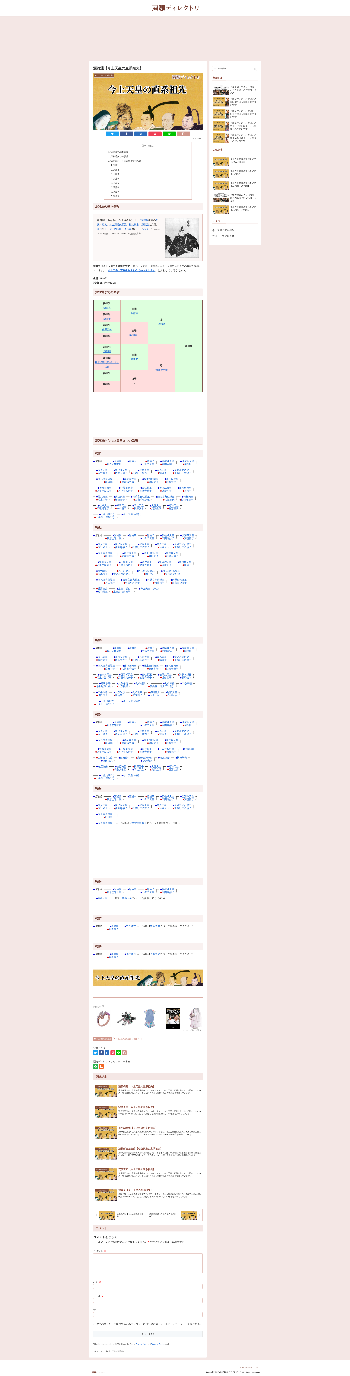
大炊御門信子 (129, 481)
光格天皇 (188, 496)
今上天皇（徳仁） (133, 514)
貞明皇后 (156, 508)
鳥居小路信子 (132, 582)
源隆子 (107, 318)
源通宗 (132, 461)
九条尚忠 (120, 692)
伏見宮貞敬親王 (106, 579)
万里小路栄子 (104, 490)
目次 (144, 145)
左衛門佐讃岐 (142, 499)
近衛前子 (167, 490)
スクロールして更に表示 (189, 1030)
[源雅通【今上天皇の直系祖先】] (140, 134)
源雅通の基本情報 (119, 152)
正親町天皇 (127, 487)
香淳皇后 (174, 508)
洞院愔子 (189, 464)
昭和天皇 (174, 505)
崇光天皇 (162, 470)
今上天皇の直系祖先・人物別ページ (129, 1039)
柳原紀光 (165, 757)
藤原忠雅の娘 (114, 464)
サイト (97, 1310)
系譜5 (116, 183)
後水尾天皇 (185, 487)
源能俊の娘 (161, 370)
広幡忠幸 (189, 748)
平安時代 (143, 220)
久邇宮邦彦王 (179, 579)
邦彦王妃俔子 (179, 582)
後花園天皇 (130, 478)
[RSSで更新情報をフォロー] (101, 1066)
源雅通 (145, 229)
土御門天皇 (148, 464)
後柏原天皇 (172, 478)
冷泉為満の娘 (103, 686)
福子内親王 (124, 570)
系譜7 (116, 192)
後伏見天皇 (121, 470)
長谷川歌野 (120, 769)
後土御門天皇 (151, 478)
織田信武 (108, 760)
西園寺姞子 (168, 464)
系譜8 (116, 196)
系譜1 (116, 165)
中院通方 (131, 926)
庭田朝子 (154, 481)
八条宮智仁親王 (168, 748)
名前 (97, 1282)
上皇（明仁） (108, 514)
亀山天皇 (103, 898)
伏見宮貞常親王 (106, 823)
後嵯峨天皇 (168, 461)
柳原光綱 (147, 760)
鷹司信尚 (186, 677)
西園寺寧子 (121, 472)
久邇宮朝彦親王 (155, 579)
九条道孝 (137, 692)
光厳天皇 (144, 470)
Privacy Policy (141, 1344)
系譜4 (116, 178)
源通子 (150, 461)
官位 (99, 229)
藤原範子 (114, 929)
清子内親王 (185, 674)
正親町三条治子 (182, 472)
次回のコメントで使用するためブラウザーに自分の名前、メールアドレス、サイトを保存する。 (149, 1324)
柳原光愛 (121, 766)
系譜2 (116, 169)
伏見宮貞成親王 (106, 478)
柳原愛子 (139, 508)
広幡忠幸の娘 (105, 757)
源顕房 (107, 307)
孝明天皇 (121, 505)
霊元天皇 (103, 496)
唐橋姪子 (120, 695)
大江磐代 (169, 499)
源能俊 (134, 359)
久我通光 (131, 954)
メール (98, 1296)
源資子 (163, 472)
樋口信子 (103, 695)
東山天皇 (120, 496)
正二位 (108, 229)
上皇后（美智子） (106, 517)
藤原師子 (134, 335)
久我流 (123, 224)
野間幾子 (137, 695)
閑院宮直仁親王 (141, 496)
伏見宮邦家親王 (131, 579)
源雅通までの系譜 (119, 156)
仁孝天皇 (104, 505)
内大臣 (118, 229)
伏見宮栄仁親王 (182, 470)
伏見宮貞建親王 (146, 570)
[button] (255, 69)
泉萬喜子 (159, 582)
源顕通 (145, 224)
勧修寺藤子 (172, 481)
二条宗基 (187, 683)
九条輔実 (140, 683)
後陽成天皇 (165, 487)
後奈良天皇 (105, 487)
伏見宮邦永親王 (121, 573)
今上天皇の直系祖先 (103, 1039)
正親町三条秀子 (140, 472)
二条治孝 (103, 692)
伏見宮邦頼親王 (171, 570)
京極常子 (172, 751)
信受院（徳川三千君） (162, 686)
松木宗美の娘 (172, 573)
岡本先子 (150, 573)
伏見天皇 (103, 470)
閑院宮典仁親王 (165, 496)
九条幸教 (169, 683)
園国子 (187, 490)
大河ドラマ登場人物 (223, 236)
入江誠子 (110, 582)
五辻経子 (103, 472)
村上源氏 (114, 224)
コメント (99, 1251)
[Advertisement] (175, 38)
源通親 (118, 461)
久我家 (128, 229)
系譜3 (116, 174)
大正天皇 (156, 505)
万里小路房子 (125, 490)
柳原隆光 (103, 766)
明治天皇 (139, 505)
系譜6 (116, 187)
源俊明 (107, 351)
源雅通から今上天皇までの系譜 (125, 161)
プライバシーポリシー (248, 1367)
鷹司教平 (106, 683)
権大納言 (134, 224)
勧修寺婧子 (187, 499)
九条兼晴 (123, 683)
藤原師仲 (107, 329)
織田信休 (125, 757)
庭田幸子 (110, 481)
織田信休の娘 (144, 757)
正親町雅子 (103, 508)
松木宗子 (103, 499)
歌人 (104, 224)
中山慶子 (121, 508)
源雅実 (134, 313)
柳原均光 (182, 757)
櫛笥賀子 (120, 499)
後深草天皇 (188, 461)
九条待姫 (123, 686)
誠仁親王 (147, 487)
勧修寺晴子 (145, 490)
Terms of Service (158, 1344)
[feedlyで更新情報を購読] (95, 1066)
